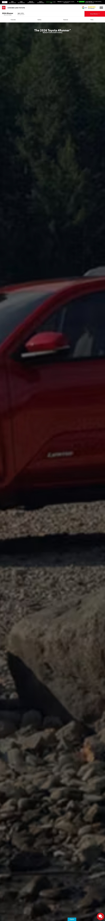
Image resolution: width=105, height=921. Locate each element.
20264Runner (7, 13)
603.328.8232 (31, 2)
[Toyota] (3, 9)
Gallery (39, 19)
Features (65, 19)
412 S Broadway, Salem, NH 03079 (66, 2)
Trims (91, 19)
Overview (13, 19)
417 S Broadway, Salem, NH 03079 (90, 2)
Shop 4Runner (94, 14)
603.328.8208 (12, 2)
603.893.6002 (40, 2)
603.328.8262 (21, 2)
